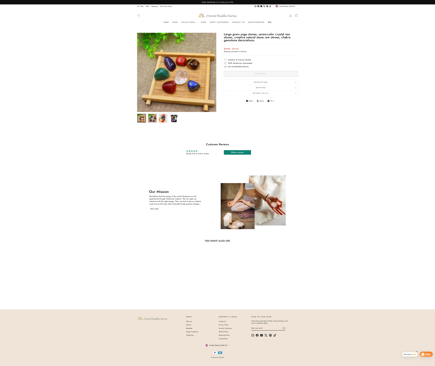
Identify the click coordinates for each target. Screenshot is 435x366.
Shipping (154, 6)
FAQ (147, 6)
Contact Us (222, 321)
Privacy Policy (223, 325)
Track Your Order (166, 6)
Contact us (238, 22)
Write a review (237, 152)
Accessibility (223, 338)
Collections (188, 22)
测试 (270, 22)
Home (166, 22)
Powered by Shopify (217, 357)
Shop (175, 22)
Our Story (140, 6)
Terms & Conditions (225, 328)
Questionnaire (256, 22)
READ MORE (154, 209)
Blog (203, 22)
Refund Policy (223, 332)
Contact (188, 325)
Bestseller (189, 328)
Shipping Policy (224, 335)
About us (189, 321)
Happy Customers (219, 22)
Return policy (261, 93)
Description (261, 82)
